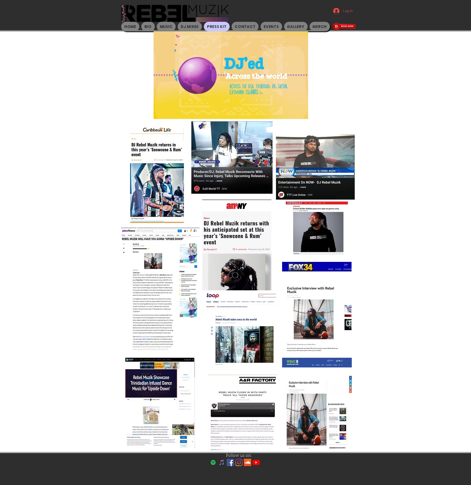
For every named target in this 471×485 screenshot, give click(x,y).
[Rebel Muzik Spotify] (213, 462)
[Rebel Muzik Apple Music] (221, 462)
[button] (302, 113)
